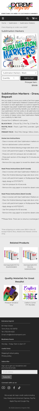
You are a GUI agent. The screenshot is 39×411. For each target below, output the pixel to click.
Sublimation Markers (27, 23)
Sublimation (13, 23)
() (36, 18)
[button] (6, 51)
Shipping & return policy (10, 353)
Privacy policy (6, 356)
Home (4, 23)
